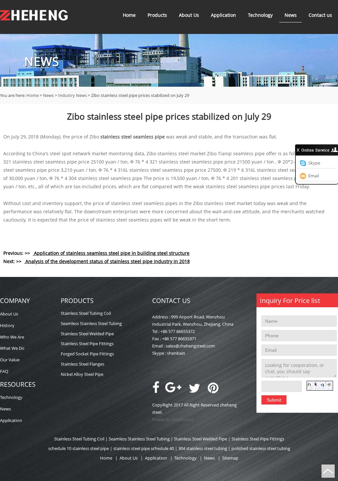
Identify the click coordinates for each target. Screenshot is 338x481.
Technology (260, 15)
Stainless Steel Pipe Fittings (87, 343)
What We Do (12, 348)
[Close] (298, 149)
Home (129, 15)
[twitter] (195, 392)
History (7, 325)
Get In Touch (164, 372)
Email (313, 176)
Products (157, 15)
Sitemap (230, 458)
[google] (174, 391)
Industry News (72, 95)
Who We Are (12, 337)
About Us (189, 15)
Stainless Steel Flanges (82, 364)
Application (223, 15)
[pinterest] (213, 392)
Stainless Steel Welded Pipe (87, 334)
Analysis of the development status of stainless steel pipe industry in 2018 (107, 261)
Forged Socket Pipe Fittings (87, 354)
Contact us (320, 15)
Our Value (9, 360)
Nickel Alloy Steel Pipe (82, 374)
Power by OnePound (172, 419)
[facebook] (156, 392)
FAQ (4, 371)
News (291, 15)
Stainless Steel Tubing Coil (86, 313)
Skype (314, 163)
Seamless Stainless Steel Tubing (91, 323)
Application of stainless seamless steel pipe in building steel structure (111, 253)
